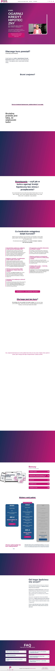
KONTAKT (30, 1)
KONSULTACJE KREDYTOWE (23, 1)
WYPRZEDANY (43, 539)
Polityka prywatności (33, 668)
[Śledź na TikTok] (51, 1)
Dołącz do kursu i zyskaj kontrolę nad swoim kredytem (16, 35)
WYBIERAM (12, 524)
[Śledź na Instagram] (50, 1)
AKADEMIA (35, 1)
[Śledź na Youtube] (53, 1)
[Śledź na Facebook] (48, 1)
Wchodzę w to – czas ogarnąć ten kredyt (27, 291)
